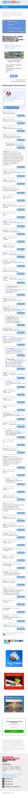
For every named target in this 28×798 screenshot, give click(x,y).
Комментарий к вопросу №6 (17, 374)
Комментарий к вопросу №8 (17, 338)
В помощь (18, 769)
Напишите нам (9, 784)
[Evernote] (14, 641)
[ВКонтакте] (5, 641)
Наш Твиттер (8, 781)
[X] (9, 641)
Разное (4, 770)
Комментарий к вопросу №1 (17, 309)
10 (19, 632)
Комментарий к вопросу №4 (17, 279)
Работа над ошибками (15, 28)
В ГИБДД (4, 769)
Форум (3, 775)
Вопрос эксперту (13, 774)
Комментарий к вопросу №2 (17, 254)
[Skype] (7, 643)
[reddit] (11, 641)
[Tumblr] (18, 641)
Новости (20, 774)
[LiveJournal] (20, 641)
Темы (16, 21)
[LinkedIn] (16, 641)
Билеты (10, 21)
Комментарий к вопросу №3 (17, 424)
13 (6, 634)
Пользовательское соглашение (9, 777)
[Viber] (22, 641)
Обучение (11, 769)
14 (9, 634)
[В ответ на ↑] (6, 143)
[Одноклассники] (7, 641)
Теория (4, 766)
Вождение (10, 766)
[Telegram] (9, 643)
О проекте (4, 774)
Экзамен (10, 24)
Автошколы (7, 757)
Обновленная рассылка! (14, 725)
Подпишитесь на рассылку (12, 786)
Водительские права (15, 768)
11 (22, 632)
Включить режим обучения (18, 81)
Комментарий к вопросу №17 (17, 172)
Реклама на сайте (11, 775)
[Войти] (8, 94)
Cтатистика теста (21, 80)
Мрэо (4, 761)
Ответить (21, 115)
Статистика (11, 31)
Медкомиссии (8, 760)
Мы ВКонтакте (9, 779)
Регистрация (21, 31)
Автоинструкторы (10, 758)
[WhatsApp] (5, 643)
